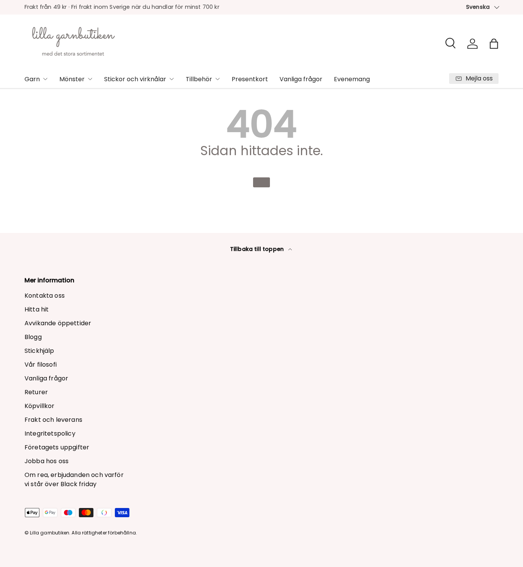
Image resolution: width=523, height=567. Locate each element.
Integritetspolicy (50, 433)
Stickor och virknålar (135, 79)
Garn (32, 79)
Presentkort (250, 79)
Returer (36, 392)
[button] (493, 43)
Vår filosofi (41, 364)
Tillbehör (199, 79)
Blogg (33, 337)
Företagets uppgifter (57, 447)
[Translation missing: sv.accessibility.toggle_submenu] (45, 79)
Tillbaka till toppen (257, 249)
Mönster (72, 79)
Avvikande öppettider (58, 323)
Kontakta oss (45, 295)
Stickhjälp (39, 350)
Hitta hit (37, 309)
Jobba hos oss (47, 461)
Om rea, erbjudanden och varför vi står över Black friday (74, 479)
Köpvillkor (40, 405)
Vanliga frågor (300, 79)
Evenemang (352, 79)
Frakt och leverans (53, 419)
